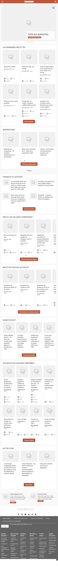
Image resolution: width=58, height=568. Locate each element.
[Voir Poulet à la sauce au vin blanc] (36, 411)
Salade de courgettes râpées (13, 549)
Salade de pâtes (52, 540)
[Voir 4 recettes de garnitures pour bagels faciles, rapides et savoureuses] (33, 182)
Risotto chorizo (42, 546)
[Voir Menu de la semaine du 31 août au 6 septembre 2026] (29, 139)
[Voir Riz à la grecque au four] (10, 226)
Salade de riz (52, 543)
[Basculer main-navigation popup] (2, 1)
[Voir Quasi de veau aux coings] (29, 57)
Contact (48, 518)
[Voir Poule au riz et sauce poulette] (11, 91)
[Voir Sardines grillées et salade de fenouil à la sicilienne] (23, 372)
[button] (29, 121)
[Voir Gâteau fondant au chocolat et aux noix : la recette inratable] (36, 372)
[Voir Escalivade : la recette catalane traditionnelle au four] (29, 91)
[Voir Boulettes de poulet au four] (26, 276)
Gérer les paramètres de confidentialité (12, 521)
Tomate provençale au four (33, 551)
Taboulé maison (52, 538)
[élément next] (55, 147)
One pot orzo (4, 543)
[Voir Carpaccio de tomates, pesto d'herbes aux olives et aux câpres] (47, 91)
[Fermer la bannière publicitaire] (57, 560)
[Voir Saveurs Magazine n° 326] (5, 496)
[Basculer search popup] (55, 1)
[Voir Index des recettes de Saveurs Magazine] (47, 456)
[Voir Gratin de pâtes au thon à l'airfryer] (50, 411)
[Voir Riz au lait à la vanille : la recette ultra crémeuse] (9, 411)
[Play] (53, 7)
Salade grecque (52, 545)
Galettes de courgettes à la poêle (14, 539)
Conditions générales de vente (20, 518)
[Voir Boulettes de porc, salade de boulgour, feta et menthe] (26, 226)
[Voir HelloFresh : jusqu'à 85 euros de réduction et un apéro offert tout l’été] (36, 327)
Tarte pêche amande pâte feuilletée (4, 539)
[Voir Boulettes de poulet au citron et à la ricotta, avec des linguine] (43, 276)
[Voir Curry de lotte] (23, 411)
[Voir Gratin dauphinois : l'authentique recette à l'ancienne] (9, 372)
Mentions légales (6, 518)
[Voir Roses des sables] (11, 57)
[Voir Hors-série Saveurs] (33, 496)
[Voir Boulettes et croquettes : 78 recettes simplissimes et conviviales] (11, 139)
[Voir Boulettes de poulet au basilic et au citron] (10, 276)
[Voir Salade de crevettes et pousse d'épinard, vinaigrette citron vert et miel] (43, 226)
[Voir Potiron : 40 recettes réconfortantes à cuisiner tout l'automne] (47, 139)
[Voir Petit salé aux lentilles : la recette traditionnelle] (50, 372)
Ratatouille (41, 548)
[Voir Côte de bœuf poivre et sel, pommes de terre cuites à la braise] (47, 57)
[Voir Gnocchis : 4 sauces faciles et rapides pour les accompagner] (33, 196)
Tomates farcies (33, 556)
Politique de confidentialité (37, 518)
